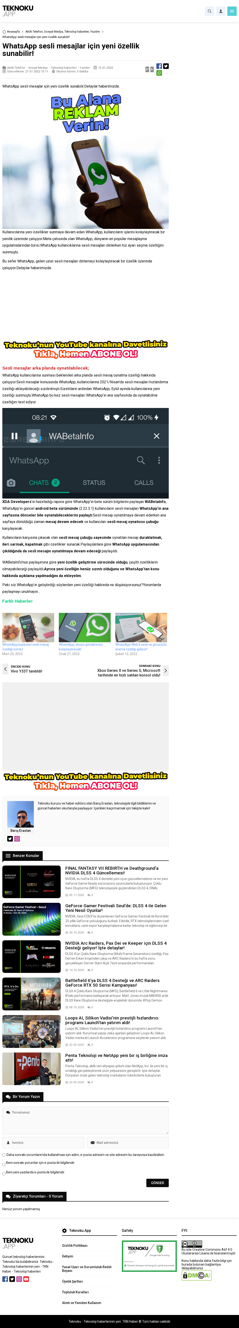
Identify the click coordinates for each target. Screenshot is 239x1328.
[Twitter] (12, 1279)
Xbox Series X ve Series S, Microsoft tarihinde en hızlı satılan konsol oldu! (128, 672)
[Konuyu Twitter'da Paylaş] (166, 66)
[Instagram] (19, 1279)
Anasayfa (13, 31)
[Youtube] (26, 1279)
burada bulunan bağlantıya (201, 1264)
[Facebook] (5, 1279)
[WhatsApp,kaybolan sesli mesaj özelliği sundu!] (28, 627)
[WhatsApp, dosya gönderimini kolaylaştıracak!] (85, 627)
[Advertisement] (85, 306)
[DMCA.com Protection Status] (197, 1279)
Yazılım (95, 31)
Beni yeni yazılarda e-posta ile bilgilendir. (35, 1172)
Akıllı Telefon (34, 31)
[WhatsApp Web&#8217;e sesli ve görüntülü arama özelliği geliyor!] (141, 627)
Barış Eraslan (21, 830)
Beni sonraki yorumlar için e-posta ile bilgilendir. (40, 1163)
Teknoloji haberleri (76, 31)
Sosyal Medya (53, 31)
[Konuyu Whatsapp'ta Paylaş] (159, 73)
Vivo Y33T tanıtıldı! (26, 671)
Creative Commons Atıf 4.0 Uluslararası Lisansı (207, 1251)
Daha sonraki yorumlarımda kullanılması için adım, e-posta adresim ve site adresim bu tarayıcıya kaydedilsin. (86, 1154)
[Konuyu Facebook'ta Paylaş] (159, 66)
